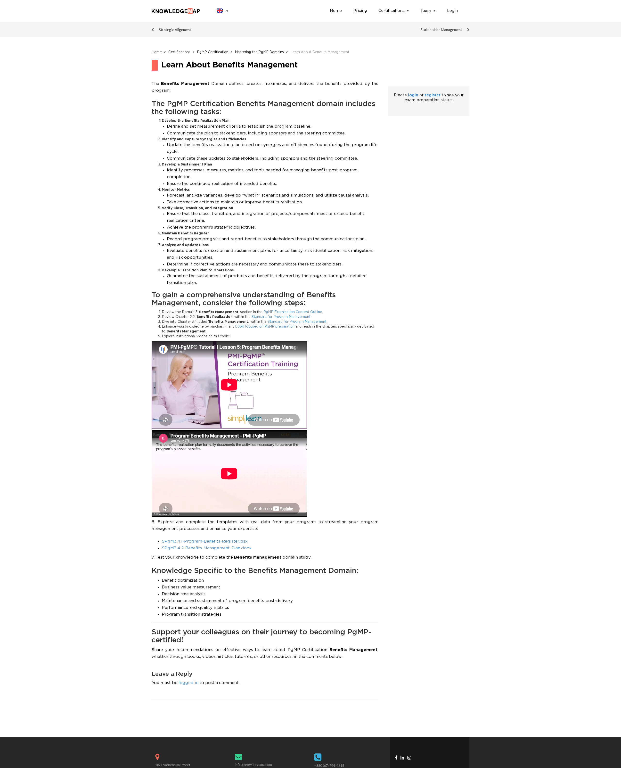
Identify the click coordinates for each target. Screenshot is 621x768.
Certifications (391, 11)
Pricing (360, 11)
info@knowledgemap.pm (253, 764)
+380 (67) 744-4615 (329, 765)
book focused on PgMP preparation (264, 326)
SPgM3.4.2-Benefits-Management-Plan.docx (207, 548)
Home (336, 11)
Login (452, 11)
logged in (188, 683)
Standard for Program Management (281, 316)
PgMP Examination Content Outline (292, 312)
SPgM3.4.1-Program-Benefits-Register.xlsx (205, 541)
